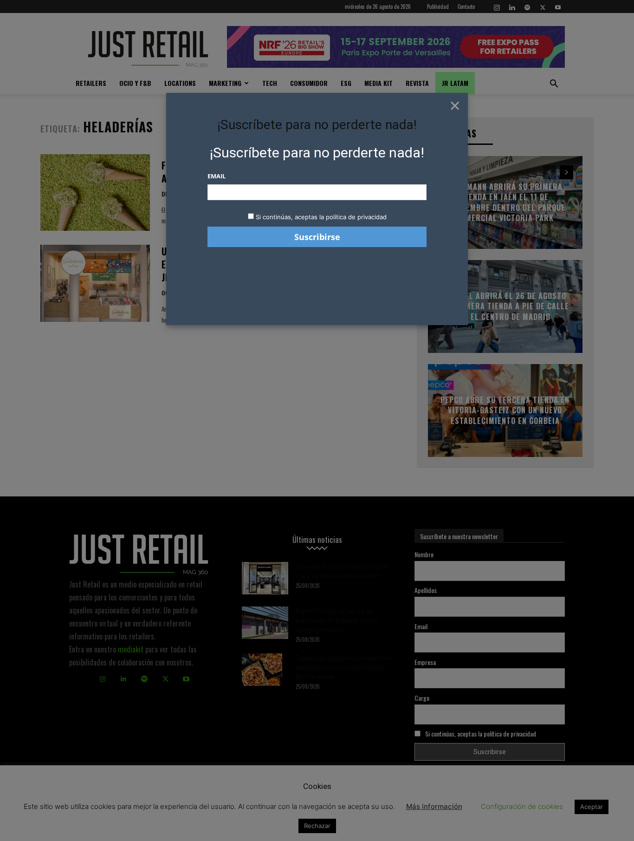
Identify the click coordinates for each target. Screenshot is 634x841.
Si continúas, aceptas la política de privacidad (321, 217)
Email (216, 176)
